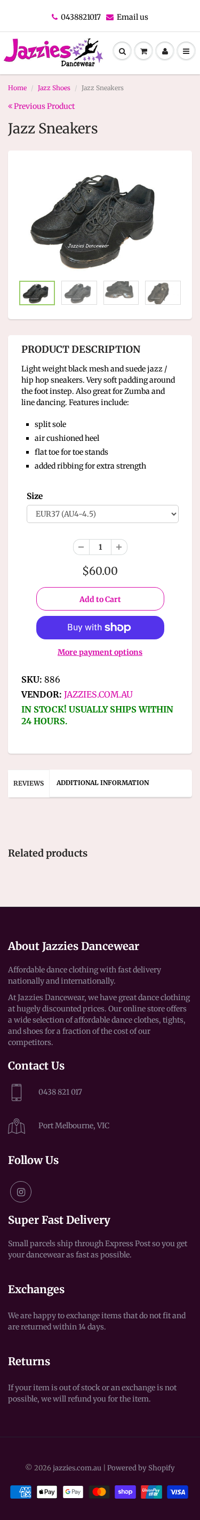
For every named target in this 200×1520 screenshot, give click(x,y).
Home (17, 88)
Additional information (103, 783)
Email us (132, 17)
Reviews (28, 783)
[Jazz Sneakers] (100, 218)
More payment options (100, 652)
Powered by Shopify (141, 1467)
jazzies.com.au (98, 694)
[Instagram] (20, 1191)
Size (35, 496)
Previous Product (43, 106)
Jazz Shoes (54, 88)
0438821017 (81, 17)
